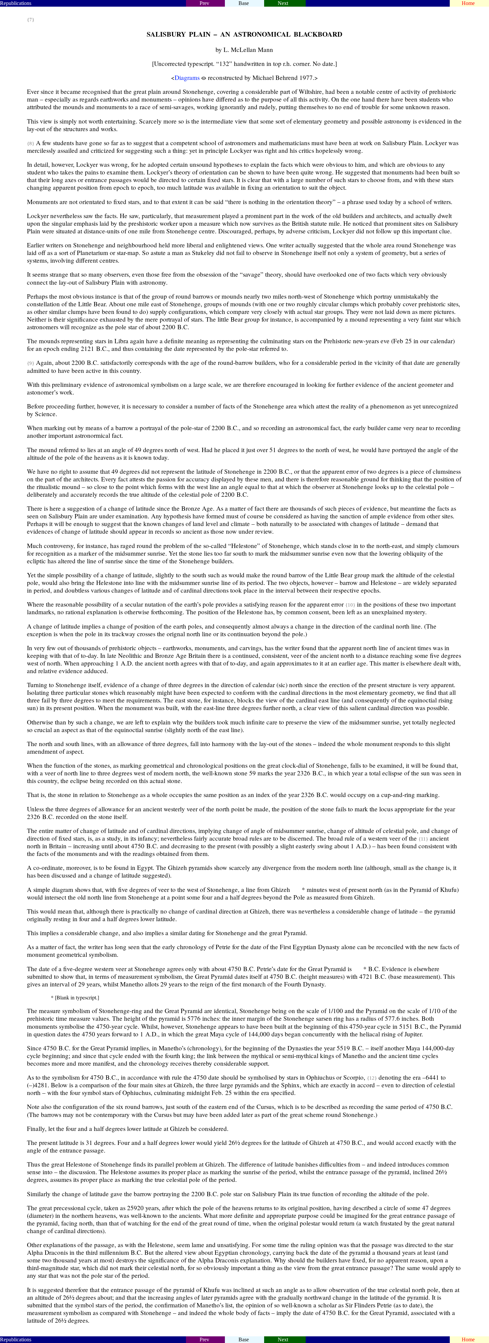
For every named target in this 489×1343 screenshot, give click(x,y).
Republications (15, 3)
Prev (204, 3)
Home (467, 3)
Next (283, 3)
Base (244, 3)
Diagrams (187, 77)
